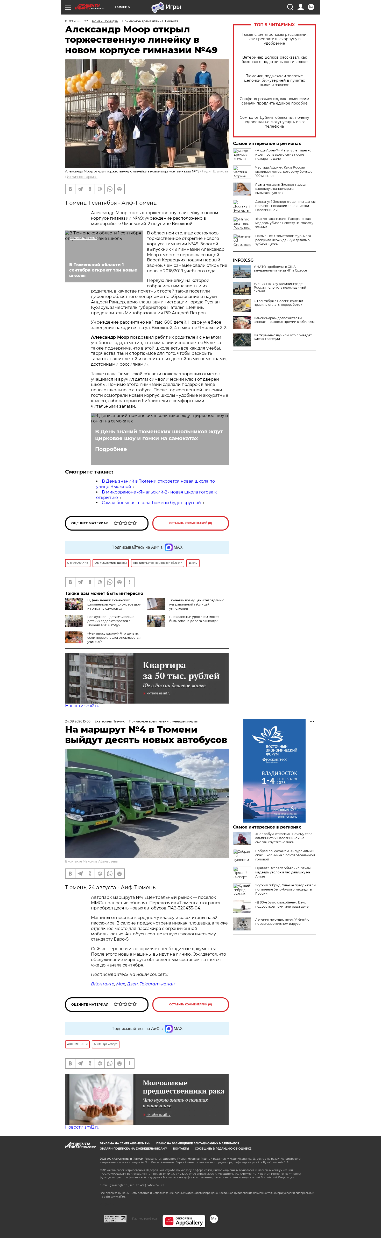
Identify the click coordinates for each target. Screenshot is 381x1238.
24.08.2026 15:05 (77, 721)
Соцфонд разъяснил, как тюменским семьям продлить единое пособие (274, 101)
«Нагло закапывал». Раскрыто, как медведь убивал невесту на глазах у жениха (284, 223)
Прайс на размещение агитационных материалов (197, 1143)
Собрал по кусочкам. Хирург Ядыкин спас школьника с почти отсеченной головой (285, 855)
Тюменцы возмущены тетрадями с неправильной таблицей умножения (196, 604)
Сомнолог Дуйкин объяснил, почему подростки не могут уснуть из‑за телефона (274, 122)
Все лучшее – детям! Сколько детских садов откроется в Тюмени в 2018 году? (111, 621)
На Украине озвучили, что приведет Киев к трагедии (283, 337)
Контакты (181, 1148)
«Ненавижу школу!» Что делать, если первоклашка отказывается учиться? (113, 637)
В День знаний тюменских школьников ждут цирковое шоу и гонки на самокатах (159, 434)
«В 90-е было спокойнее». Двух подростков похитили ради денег (282, 904)
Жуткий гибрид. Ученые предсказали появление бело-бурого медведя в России (285, 889)
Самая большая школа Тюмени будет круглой (151, 502)
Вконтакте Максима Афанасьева (91, 861)
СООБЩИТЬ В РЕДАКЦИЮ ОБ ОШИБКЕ (223, 1148)
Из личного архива (82, 177)
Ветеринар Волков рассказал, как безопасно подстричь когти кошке (275, 59)
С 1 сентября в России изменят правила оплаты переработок (278, 303)
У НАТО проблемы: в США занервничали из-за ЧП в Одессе (280, 268)
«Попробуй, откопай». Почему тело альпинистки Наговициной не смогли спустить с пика (284, 838)
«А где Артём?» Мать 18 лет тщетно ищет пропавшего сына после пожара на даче (283, 154)
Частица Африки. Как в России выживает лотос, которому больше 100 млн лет (283, 171)
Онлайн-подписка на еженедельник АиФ (133, 1148)
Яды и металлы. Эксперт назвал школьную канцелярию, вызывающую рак (280, 189)
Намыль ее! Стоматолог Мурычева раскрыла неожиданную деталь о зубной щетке (283, 240)
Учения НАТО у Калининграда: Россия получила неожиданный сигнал (280, 287)
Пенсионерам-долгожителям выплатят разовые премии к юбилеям (284, 320)
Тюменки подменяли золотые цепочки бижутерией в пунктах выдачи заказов (274, 80)
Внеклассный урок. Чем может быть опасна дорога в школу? (194, 619)
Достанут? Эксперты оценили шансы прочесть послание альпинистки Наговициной (285, 206)
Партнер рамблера (144, 1218)
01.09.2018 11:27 (76, 21)
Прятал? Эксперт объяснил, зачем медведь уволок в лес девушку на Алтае (283, 872)
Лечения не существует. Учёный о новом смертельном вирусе (282, 921)
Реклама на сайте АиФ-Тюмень (125, 1143)
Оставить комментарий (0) (190, 523)
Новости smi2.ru (82, 705)
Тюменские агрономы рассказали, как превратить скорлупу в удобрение (274, 39)
